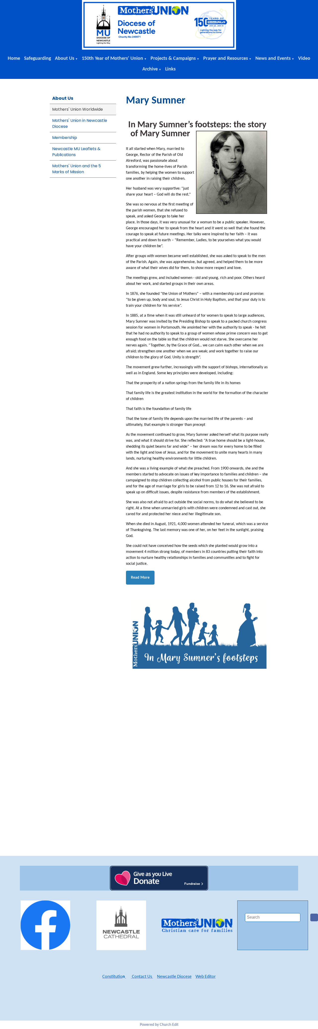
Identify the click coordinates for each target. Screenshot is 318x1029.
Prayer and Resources (225, 58)
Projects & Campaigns (173, 58)
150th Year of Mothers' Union (112, 58)
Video (304, 58)
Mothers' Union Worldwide (77, 109)
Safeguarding (37, 58)
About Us (64, 58)
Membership (64, 137)
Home (14, 58)
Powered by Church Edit (159, 1025)
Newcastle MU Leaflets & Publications (76, 152)
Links (170, 69)
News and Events (273, 58)
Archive (150, 69)
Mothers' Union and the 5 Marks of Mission (76, 169)
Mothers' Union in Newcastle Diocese (79, 123)
